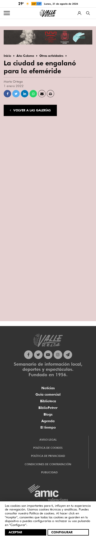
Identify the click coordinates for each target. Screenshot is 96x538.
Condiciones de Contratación (48, 464)
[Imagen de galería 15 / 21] (80, 249)
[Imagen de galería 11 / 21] (48, 220)
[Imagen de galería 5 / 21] (48, 163)
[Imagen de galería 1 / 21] (16, 134)
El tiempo (48, 427)
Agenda (48, 421)
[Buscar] (88, 13)
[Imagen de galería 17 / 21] (48, 278)
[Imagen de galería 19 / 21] (16, 307)
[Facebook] (28, 354)
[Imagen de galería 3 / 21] (80, 134)
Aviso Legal (48, 439)
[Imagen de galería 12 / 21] (80, 220)
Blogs (48, 414)
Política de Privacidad (48, 456)
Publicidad (49, 472)
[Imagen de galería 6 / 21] (80, 163)
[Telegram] (68, 354)
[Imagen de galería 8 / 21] (48, 192)
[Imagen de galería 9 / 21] (80, 192)
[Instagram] (58, 354)
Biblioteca (48, 401)
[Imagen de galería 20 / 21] (48, 307)
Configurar (62, 532)
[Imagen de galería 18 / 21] (80, 278)
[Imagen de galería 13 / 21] (16, 249)
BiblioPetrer (48, 408)
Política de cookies (41, 513)
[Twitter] (38, 354)
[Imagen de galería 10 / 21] (16, 220)
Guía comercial (48, 394)
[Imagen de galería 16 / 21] (16, 278)
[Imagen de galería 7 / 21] (16, 192)
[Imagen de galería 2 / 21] (48, 134)
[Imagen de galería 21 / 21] (80, 307)
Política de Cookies (48, 447)
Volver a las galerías (31, 110)
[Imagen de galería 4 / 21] (16, 163)
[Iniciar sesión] (79, 13)
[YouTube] (48, 354)
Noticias (48, 388)
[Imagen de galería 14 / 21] (48, 249)
